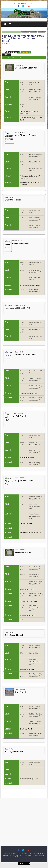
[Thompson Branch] (24, 9)
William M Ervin (25, 615)
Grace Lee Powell (22, 308)
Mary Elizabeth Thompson (26, 135)
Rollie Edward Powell (14, 635)
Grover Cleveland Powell (26, 354)
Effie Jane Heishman (26, 393)
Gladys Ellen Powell (20, 243)
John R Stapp (24, 589)
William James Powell (14, 751)
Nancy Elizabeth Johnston (28, 182)
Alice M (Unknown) (26, 779)
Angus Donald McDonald (28, 532)
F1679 (36, 601)
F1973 (39, 532)
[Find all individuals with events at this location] (33, 84)
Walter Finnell (24, 457)
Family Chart (13, 52)
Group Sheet (26, 52)
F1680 (33, 615)
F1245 (30, 729)
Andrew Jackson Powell (27, 111)
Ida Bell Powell (19, 416)
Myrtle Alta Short (25, 669)
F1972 (31, 523)
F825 (38, 285)
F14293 (35, 779)
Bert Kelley (23, 729)
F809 (35, 393)
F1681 (32, 589)
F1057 (33, 669)
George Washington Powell (27, 68)
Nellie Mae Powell (23, 552)
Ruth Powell (20, 692)
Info (42, 32)
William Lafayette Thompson (29, 176)
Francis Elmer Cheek (26, 601)
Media (35, 32)
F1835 (32, 457)
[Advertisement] (24, 822)
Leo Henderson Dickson (27, 285)
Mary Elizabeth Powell (24, 480)
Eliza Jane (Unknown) (27, 118)
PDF (20, 57)
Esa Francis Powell (13, 200)
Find (26, 32)
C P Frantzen (24, 523)
